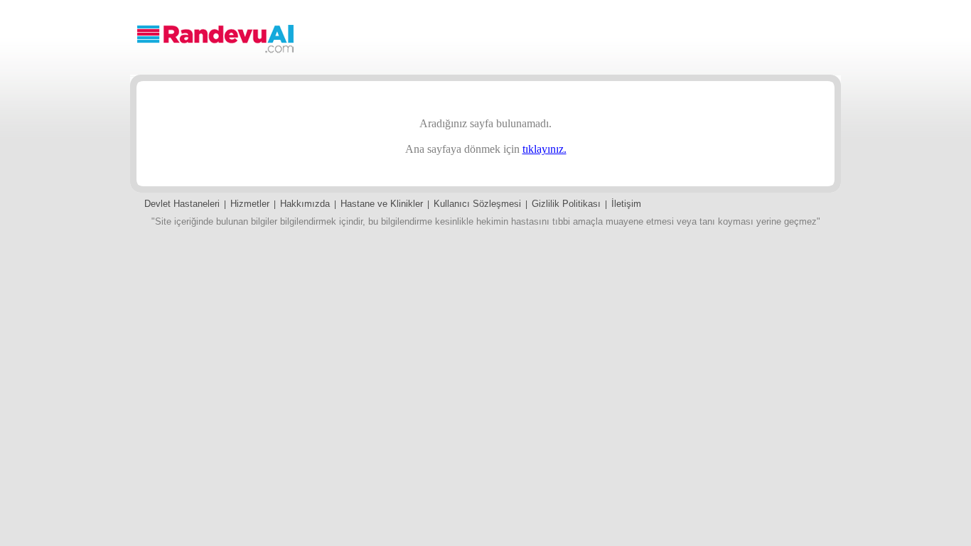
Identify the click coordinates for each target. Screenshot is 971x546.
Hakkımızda (305, 203)
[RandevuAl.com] (215, 52)
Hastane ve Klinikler (381, 203)
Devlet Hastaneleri (182, 203)
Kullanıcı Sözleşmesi (477, 203)
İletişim (626, 203)
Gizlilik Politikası (566, 203)
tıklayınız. (544, 149)
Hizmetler (249, 203)
